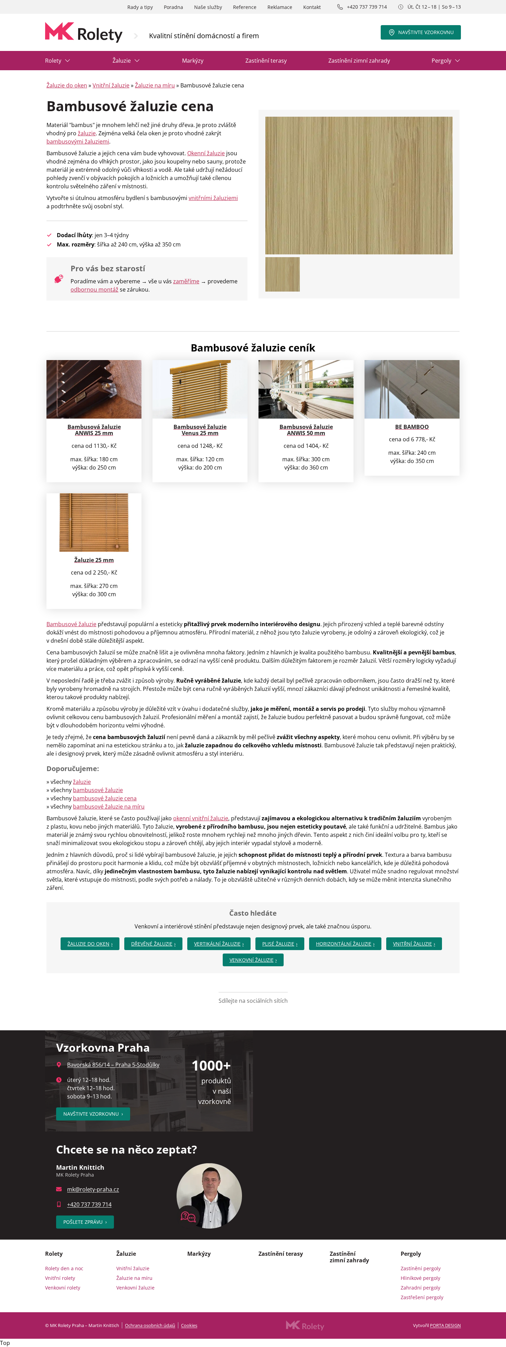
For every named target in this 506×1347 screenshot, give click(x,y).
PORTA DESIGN (445, 1325)
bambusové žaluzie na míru (109, 806)
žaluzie (87, 133)
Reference (244, 7)
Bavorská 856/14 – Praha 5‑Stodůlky (113, 1065)
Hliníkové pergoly (420, 1278)
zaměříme (186, 281)
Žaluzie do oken (66, 85)
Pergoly (441, 60)
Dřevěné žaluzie (151, 943)
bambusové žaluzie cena (105, 798)
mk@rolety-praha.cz (93, 1189)
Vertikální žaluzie (217, 943)
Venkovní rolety (62, 1287)
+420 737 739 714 (367, 6)
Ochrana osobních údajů (150, 1325)
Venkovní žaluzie (252, 960)
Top (5, 1343)
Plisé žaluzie (278, 943)
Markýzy (192, 60)
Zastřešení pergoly (422, 1297)
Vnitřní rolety (60, 1278)
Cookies (189, 1325)
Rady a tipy (140, 7)
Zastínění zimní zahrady (359, 60)
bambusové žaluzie (98, 790)
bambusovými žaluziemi (77, 141)
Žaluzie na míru (155, 85)
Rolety (53, 60)
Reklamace (279, 7)
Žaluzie (122, 60)
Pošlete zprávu (85, 1222)
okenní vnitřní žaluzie (200, 818)
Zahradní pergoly (420, 1287)
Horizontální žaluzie (343, 943)
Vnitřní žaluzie (111, 85)
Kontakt (312, 7)
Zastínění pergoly (421, 1268)
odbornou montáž (94, 289)
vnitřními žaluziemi (213, 198)
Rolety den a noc (64, 1268)
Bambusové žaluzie (71, 624)
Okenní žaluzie (206, 153)
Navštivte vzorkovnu (426, 32)
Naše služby (208, 7)
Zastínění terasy (266, 60)
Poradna (173, 7)
